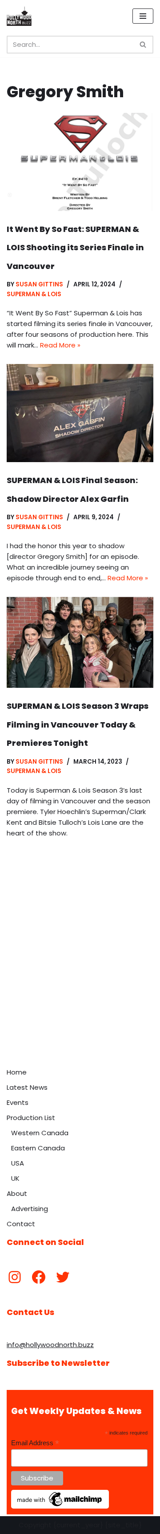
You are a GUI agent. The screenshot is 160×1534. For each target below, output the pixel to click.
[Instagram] (15, 1277)
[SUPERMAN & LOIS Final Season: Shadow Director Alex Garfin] (80, 413)
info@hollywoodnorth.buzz (50, 1344)
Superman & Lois (34, 294)
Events (17, 1102)
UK (15, 1178)
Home (17, 1072)
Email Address (35, 1443)
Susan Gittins (39, 284)
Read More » (60, 345)
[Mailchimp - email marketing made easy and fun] (60, 1506)
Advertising (29, 1208)
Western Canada (39, 1132)
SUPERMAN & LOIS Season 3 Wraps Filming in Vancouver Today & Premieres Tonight (77, 724)
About (17, 1193)
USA (17, 1163)
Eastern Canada (38, 1148)
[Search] (143, 45)
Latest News (27, 1087)
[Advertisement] (80, 978)
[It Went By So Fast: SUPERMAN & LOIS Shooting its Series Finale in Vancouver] (80, 162)
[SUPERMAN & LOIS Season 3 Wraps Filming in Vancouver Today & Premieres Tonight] (80, 642)
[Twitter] (63, 1277)
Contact (21, 1223)
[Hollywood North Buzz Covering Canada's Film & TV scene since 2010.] (19, 16)
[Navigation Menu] (142, 16)
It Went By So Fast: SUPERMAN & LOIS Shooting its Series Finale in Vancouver (75, 247)
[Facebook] (39, 1277)
